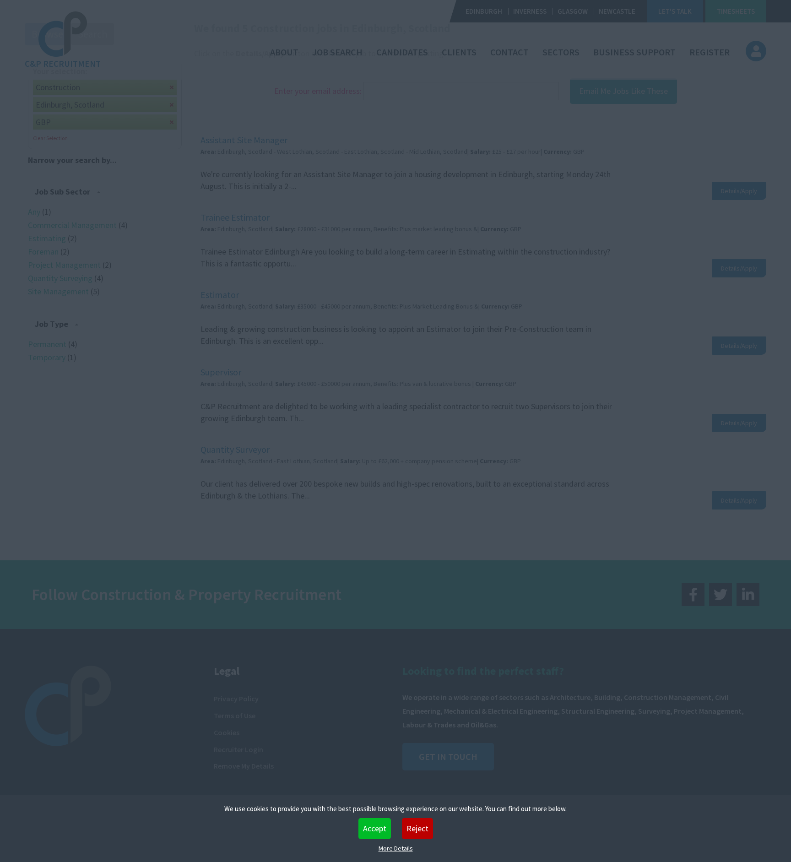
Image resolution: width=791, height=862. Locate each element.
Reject (417, 828)
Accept (374, 828)
